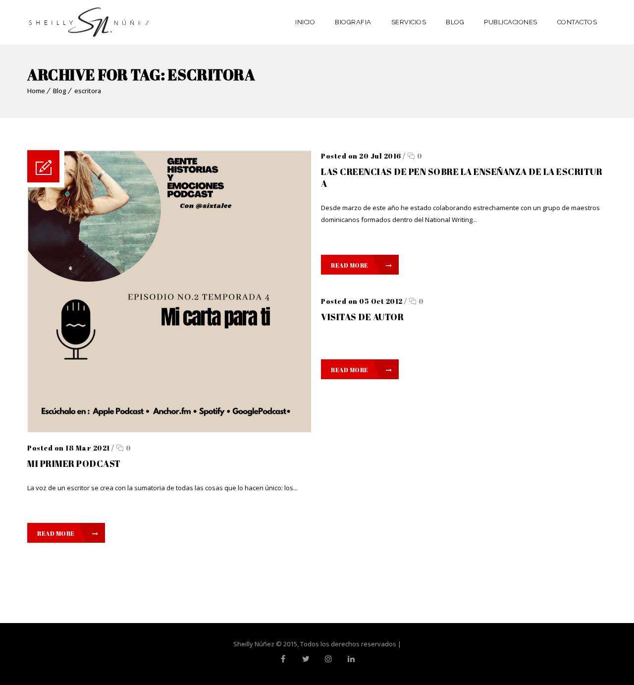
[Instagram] (328, 659)
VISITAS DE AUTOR (362, 317)
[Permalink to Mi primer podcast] (169, 429)
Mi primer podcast (74, 463)
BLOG (455, 22)
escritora (87, 90)
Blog (59, 90)
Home (36, 90)
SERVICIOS (408, 22)
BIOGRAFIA (353, 22)
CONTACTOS (577, 22)
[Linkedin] (351, 659)
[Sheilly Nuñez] (89, 22)
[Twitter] (306, 659)
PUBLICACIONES (510, 22)
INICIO (305, 22)
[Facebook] (283, 659)
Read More (56, 533)
